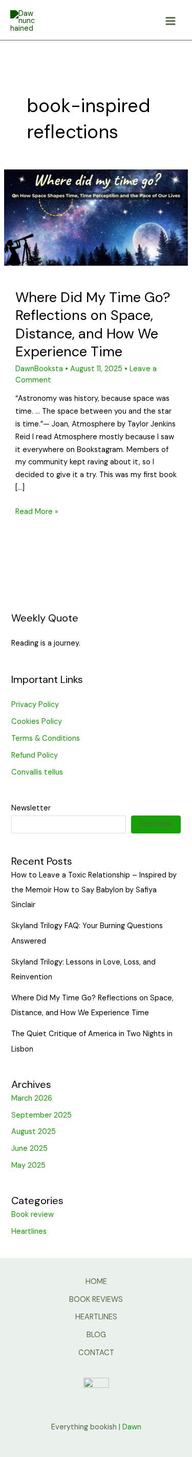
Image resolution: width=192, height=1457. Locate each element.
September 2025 (41, 1115)
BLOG (96, 1335)
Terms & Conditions (45, 738)
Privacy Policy (35, 705)
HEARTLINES (96, 1317)
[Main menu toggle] (170, 21)
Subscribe (156, 824)
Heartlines (29, 1231)
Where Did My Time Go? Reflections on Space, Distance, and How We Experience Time (92, 324)
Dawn (131, 1427)
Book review (32, 1214)
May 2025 (28, 1165)
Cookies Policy (36, 721)
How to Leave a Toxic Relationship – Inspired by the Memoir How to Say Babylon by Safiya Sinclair (94, 890)
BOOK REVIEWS (96, 1299)
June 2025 (29, 1148)
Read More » (36, 511)
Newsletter (31, 808)
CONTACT (96, 1353)
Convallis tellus (37, 772)
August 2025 (33, 1132)
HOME (96, 1282)
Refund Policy (34, 755)
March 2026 (31, 1098)
